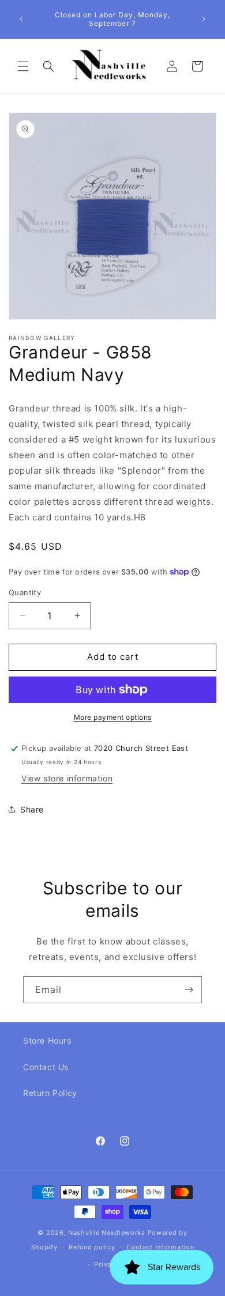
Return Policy (50, 1093)
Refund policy (92, 1247)
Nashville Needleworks (106, 1233)
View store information (66, 778)
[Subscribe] (188, 989)
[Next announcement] (203, 19)
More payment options (113, 717)
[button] (23, 66)
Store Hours (47, 1040)
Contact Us (46, 1067)
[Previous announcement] (21, 19)
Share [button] (32, 809)
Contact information (160, 1247)
